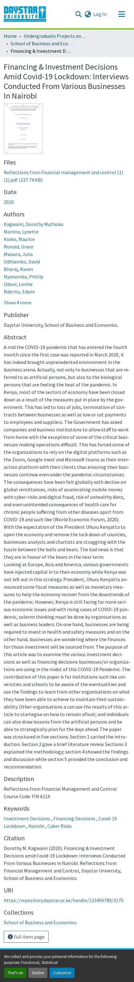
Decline (38, 972)
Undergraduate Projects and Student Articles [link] (55, 36)
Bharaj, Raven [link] (18, 269)
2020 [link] (9, 202)
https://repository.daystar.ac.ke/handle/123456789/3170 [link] (63, 900)
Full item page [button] (29, 937)
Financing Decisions (74, 818)
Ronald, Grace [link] (18, 246)
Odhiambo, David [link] (22, 261)
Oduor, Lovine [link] (18, 284)
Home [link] (10, 36)
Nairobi (36, 826)
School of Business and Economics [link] (42, 43)
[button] (25, 14)
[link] (67, 176)
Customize (62, 972)
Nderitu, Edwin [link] (19, 291)
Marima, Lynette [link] (21, 231)
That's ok (15, 972)
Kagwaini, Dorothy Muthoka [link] (33, 224)
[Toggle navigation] (121, 14)
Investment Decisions (27, 818)
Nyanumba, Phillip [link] (23, 276)
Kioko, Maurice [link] (19, 239)
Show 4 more (17, 302)
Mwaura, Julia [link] (18, 254)
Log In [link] (100, 14)
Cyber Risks (59, 826)
